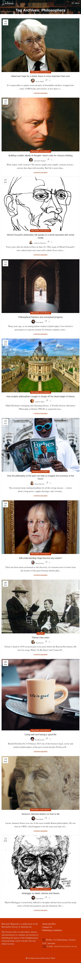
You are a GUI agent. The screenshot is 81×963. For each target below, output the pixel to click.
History (40, 633)
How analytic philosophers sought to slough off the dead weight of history (40, 396)
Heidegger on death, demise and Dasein (40, 893)
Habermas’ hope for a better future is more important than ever (40, 76)
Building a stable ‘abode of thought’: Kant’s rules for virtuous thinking (40, 155)
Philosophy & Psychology (40, 72)
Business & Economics (40, 471)
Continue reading (40, 93)
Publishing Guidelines (52, 930)
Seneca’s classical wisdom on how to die (40, 814)
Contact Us (47, 927)
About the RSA (49, 923)
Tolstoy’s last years (40, 637)
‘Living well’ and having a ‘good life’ (40, 734)
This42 (53, 958)
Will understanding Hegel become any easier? (40, 558)
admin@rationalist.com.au (65, 946)
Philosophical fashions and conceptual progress (40, 317)
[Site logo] (8, 2)
